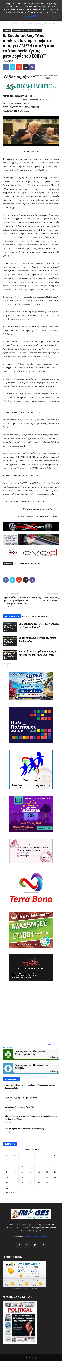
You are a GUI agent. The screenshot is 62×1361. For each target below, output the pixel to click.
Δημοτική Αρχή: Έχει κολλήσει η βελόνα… (21, 1097)
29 (55, 1183)
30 (7, 1188)
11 (22, 1172)
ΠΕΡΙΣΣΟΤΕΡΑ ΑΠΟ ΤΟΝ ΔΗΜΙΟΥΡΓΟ (36, 616)
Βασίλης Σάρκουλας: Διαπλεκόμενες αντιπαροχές (24, 1128)
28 (47, 1183)
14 (47, 1172)
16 (7, 1177)
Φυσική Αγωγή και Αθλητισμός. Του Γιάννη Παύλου (45, 599)
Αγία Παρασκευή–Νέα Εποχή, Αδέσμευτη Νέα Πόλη (27, 30)
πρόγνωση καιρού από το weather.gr (24, 1288)
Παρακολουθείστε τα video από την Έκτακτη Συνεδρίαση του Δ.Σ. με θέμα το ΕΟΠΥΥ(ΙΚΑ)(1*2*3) (16, 602)
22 (55, 1177)
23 (7, 1183)
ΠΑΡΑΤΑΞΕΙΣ (16, 24)
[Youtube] (43, 1245)
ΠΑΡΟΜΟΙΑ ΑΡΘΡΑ (12, 616)
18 (22, 1177)
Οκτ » (11, 1193)
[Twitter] (35, 1245)
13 (39, 1172)
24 (15, 1183)
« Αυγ (5, 1193)
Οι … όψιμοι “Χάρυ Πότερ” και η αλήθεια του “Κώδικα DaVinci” (39, 625)
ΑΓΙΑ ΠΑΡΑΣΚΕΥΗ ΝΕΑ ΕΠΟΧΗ (27, 563)
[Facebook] (19, 1245)
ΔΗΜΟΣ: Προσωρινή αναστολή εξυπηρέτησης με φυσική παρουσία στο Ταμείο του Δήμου (31, 1117)
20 (39, 1177)
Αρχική (5, 24)
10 (15, 1172)
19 (30, 1177)
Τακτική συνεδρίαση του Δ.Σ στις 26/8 (19, 1107)
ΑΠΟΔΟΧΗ (31, 16)
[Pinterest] (27, 1245)
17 (15, 1177)
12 (30, 1172)
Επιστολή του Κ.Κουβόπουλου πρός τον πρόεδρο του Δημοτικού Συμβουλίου (38, 653)
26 (30, 1183)
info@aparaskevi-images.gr (37, 1237)
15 (55, 1172)
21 (47, 1177)
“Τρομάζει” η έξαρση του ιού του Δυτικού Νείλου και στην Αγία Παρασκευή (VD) (30, 1086)
